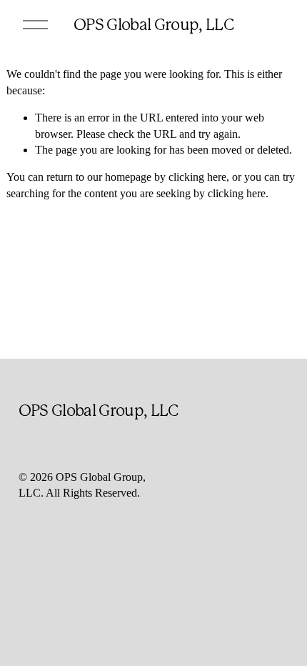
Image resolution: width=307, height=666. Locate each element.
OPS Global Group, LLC (153, 24)
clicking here (197, 177)
